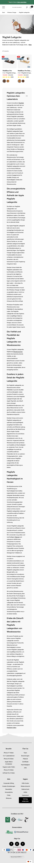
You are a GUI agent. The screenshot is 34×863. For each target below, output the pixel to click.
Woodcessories (18, 352)
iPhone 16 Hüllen (9, 759)
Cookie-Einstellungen (8, 786)
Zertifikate (25, 762)
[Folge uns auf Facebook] (11, 844)
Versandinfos (9, 792)
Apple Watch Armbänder (9, 763)
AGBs (25, 792)
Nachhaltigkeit (25, 765)
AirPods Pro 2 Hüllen (9, 773)
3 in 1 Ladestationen (9, 756)
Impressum (25, 795)
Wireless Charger (11, 12)
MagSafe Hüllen (11, 727)
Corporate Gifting (8, 783)
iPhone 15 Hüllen (9, 770)
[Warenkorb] (31, 7)
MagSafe (21, 103)
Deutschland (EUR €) (16, 856)
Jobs (25, 768)
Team (25, 753)
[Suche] (27, 7)
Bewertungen (25, 756)
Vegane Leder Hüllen (9, 767)
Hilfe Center (25, 783)
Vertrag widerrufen (25, 800)
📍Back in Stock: (17, 2)
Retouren (9, 798)
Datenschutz (25, 789)
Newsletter (8, 789)
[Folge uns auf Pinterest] (23, 844)
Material (17, 537)
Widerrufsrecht (25, 786)
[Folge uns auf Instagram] (17, 844)
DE (30, 861)
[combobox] (29, 861)
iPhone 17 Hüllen (9, 753)
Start (3, 12)
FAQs (8, 795)
